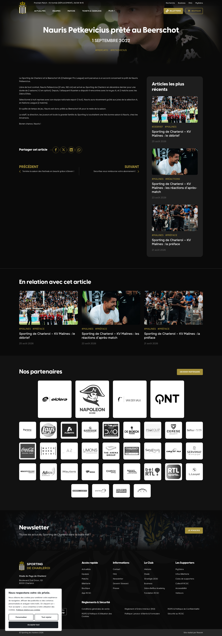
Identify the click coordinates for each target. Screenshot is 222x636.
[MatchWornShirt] (48, 451)
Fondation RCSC (151, 593)
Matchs (71, 11)
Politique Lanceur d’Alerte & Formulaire (142, 613)
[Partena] (27, 430)
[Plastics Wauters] (69, 471)
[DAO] (111, 430)
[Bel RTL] (152, 471)
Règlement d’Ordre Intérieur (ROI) (140, 609)
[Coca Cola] (27, 451)
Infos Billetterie (182, 574)
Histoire (147, 569)
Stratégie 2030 (151, 578)
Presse (116, 588)
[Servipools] (152, 451)
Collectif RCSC (182, 583)
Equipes (85, 574)
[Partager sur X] (63, 150)
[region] (33, 610)
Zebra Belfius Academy (154, 588)
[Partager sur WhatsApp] (79, 150)
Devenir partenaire (190, 372)
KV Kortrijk (59, 3)
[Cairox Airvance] (111, 471)
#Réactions (172, 179)
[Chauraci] (131, 451)
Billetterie (86, 583)
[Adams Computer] (121, 490)
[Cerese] (173, 430)
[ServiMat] (194, 451)
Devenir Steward (120, 583)
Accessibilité (181, 588)
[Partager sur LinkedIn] (71, 150)
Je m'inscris (194, 530)
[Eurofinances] (90, 430)
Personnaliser (21, 617)
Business (181, 3)
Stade (147, 574)
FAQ (190, 3)
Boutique (86, 588)
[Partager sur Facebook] (56, 150)
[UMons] (90, 451)
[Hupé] (142, 490)
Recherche (170, 3)
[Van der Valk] (130, 399)
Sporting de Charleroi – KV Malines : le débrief (171, 134)
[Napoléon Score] (92, 399)
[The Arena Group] (111, 451)
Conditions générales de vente (96, 609)
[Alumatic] (69, 430)
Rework (200, 632)
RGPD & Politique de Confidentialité (183, 609)
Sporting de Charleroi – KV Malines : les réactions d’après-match (174, 188)
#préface (171, 235)
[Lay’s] (48, 430)
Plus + (112, 11)
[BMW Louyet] (194, 471)
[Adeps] (48, 471)
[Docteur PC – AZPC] (69, 451)
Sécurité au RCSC (176, 613)
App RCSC (86, 593)
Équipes (56, 11)
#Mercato (101, 50)
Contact (116, 569)
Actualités (39, 11)
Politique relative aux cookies (28, 610)
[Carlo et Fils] (173, 451)
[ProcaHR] (27, 471)
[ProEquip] (152, 430)
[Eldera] (55, 399)
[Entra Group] (100, 490)
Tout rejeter (46, 617)
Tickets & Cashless (91, 11)
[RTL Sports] (173, 471)
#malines (171, 126)
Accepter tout (33, 625)
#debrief (157, 126)
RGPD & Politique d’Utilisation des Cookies (97, 615)
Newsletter (118, 578)
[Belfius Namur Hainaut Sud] (194, 430)
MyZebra (199, 3)
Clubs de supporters (184, 578)
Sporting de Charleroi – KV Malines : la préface (171, 242)
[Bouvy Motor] (131, 471)
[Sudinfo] (79, 490)
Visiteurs (179, 593)
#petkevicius (118, 50)
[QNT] (167, 399)
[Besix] (90, 471)
